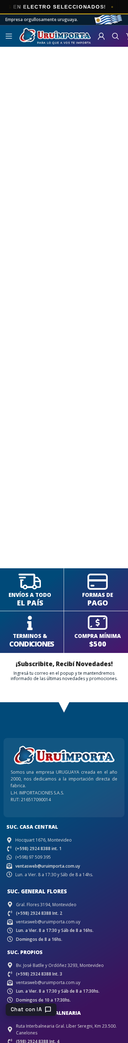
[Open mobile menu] (9, 36)
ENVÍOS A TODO (30, 594)
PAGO (97, 603)
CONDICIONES (31, 644)
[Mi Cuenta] (101, 36)
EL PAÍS (30, 603)
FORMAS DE (97, 594)
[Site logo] (55, 35)
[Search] (115, 36)
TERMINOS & (30, 635)
